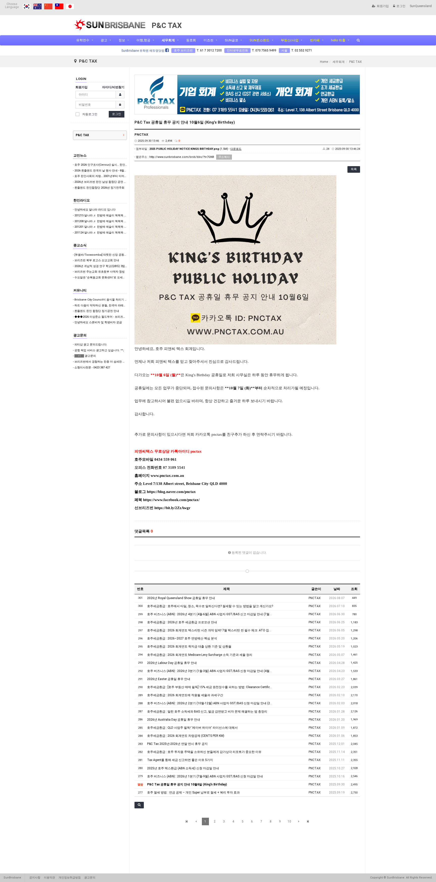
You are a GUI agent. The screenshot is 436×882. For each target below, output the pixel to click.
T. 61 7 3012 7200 (209, 50)
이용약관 (49, 877)
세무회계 (168, 40)
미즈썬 (208, 40)
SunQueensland (421, 6)
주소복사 (224, 157)
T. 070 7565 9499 (264, 50)
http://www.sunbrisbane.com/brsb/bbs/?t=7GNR (181, 157)
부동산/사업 (289, 40)
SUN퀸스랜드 (259, 40)
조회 (354, 589)
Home (324, 62)
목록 (354, 169)
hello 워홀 (338, 40)
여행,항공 (143, 40)
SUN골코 (231, 40)
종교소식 (80, 245)
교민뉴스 (80, 155)
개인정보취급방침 (70, 877)
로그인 (400, 6)
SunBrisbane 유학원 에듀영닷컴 (143, 50)
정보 (122, 40)
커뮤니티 (80, 290)
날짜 (337, 589)
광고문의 (80, 335)
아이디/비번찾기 (113, 87)
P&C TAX (82, 135)
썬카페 (315, 40)
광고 (104, 40)
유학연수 (82, 40)
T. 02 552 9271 (301, 50)
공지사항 (34, 877)
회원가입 (383, 6)
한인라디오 (81, 200)
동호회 (191, 40)
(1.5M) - (195, 149)
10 (289, 821)
